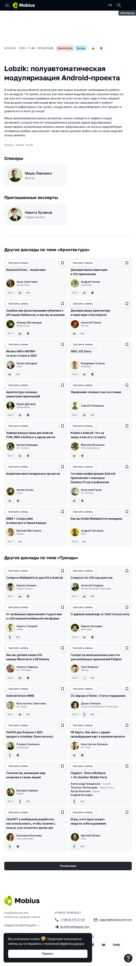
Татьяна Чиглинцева (84, 787)
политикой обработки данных (64, 943)
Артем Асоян (24, 489)
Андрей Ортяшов (92, 530)
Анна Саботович (27, 281)
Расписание (68, 866)
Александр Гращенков (85, 783)
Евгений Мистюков (28, 530)
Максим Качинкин (93, 444)
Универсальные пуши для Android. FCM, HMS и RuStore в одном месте (30, 435)
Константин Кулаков (94, 744)
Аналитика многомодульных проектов (33, 473)
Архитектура (65, 48)
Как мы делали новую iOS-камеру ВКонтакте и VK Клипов (27, 657)
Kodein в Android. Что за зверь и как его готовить (88, 435)
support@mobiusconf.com (115, 920)
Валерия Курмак (27, 790)
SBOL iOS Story (81, 351)
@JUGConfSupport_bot (74, 927)
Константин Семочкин (31, 703)
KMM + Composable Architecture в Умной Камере (26, 521)
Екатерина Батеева (28, 835)
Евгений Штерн (90, 835)
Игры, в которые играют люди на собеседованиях (88, 821)
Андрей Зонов (90, 281)
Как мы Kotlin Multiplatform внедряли (96, 518)
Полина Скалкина (27, 744)
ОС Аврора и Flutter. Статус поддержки (98, 695)
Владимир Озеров (93, 363)
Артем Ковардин (27, 444)
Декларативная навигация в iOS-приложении (89, 272)
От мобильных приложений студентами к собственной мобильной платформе (34, 616)
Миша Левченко (38, 173)
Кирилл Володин (92, 626)
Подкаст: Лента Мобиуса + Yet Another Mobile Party (89, 775)
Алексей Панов (91, 322)
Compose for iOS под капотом (91, 577)
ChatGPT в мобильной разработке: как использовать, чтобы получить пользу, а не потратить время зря (30, 824)
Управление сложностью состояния (96, 392)
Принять (47, 953)
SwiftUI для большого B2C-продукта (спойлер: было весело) (29, 734)
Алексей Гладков (92, 585)
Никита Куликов (38, 212)
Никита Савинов (27, 667)
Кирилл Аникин (26, 585)
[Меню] (7, 5)
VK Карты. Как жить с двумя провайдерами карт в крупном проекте (98, 734)
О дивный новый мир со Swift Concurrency (100, 614)
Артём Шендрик (26, 363)
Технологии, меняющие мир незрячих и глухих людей (25, 775)
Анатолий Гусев (91, 489)
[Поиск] (119, 5)
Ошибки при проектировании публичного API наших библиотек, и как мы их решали (35, 313)
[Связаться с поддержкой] (128, 958)
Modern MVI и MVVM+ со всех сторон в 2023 (21, 353)
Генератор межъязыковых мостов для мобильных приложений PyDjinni (96, 657)
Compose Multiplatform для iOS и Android (34, 577)
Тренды (80, 48)
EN (110, 5)
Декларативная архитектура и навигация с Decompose (90, 313)
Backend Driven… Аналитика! (26, 270)
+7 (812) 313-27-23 (72, 920)
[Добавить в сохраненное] (62, 263)
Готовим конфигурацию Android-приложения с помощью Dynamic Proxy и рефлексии (93, 478)
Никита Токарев (26, 626)
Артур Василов (80, 791)
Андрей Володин (82, 795)
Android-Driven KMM (20, 695)
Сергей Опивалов (92, 405)
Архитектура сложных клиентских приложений (23, 394)
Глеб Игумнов (89, 667)
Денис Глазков (90, 703)
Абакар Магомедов (29, 322)
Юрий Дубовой (26, 404)
